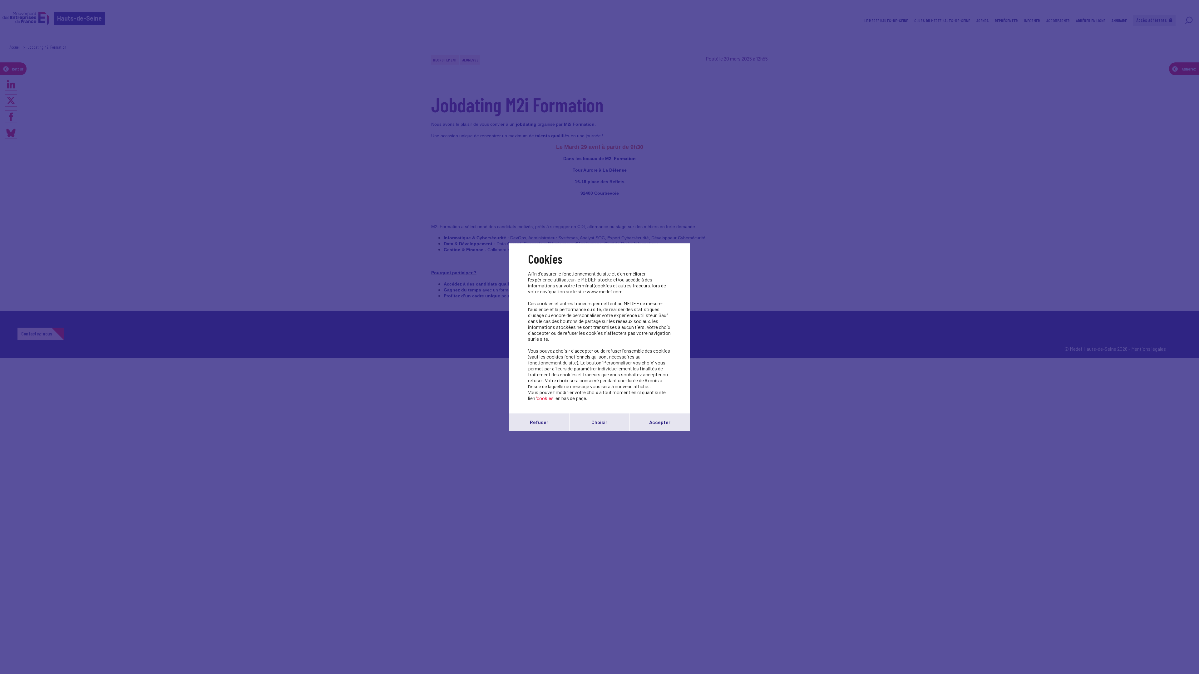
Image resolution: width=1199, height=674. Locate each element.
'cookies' (545, 398)
